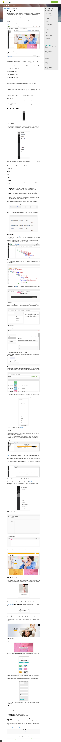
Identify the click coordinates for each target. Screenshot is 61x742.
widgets (19, 236)
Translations (9, 304)
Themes (8, 8)
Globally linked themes (32, 481)
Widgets (21, 427)
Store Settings (10, 604)
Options (16, 286)
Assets (8, 455)
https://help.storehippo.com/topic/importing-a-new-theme (15, 727)
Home (5, 8)
